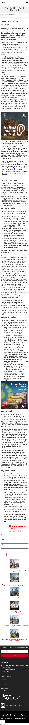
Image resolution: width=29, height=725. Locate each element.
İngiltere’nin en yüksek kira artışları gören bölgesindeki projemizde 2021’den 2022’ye (14, 153)
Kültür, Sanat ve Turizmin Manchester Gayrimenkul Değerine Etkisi (14, 571)
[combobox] (12, 15)
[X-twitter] (18, 715)
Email (2, 544)
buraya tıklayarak (12, 168)
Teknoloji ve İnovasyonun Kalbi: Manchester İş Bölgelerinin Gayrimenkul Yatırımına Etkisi (14, 626)
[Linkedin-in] (14, 715)
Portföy (2, 681)
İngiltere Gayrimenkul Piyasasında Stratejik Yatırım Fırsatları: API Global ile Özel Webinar (14, 612)
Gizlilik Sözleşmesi (5, 686)
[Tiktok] (7, 715)
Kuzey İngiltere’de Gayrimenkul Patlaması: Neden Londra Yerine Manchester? (14, 640)
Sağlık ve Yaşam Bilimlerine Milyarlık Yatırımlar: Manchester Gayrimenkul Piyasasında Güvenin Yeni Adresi (14, 584)
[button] (27, 2)
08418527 (14, 719)
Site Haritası (3, 690)
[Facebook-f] (26, 715)
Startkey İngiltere (4, 684)
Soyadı (3, 539)
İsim (2, 534)
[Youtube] (10, 715)
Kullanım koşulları (4, 688)
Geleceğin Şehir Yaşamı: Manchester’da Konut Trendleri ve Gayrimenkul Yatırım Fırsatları (14, 598)
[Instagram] (3, 715)
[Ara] (25, 15)
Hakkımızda (3, 679)
